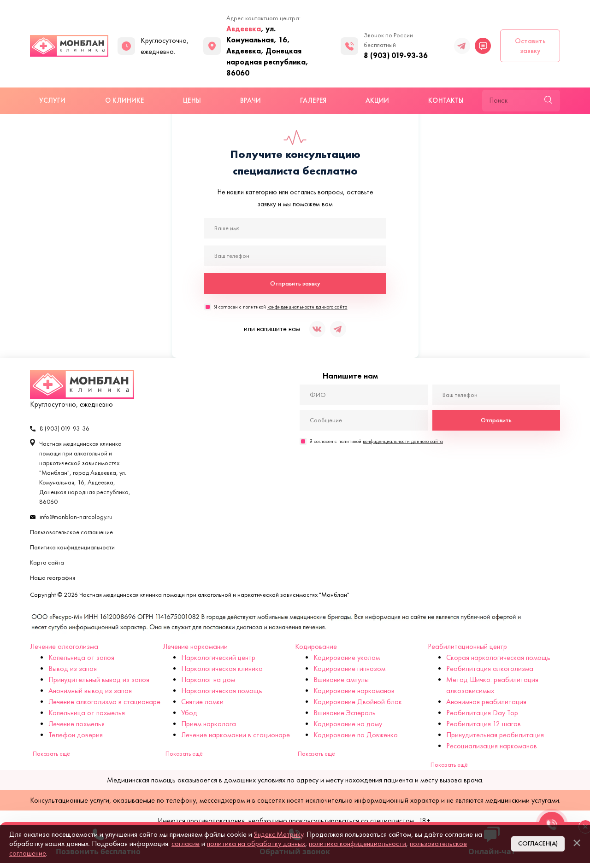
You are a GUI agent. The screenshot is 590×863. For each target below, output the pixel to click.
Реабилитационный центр (467, 646)
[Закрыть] (576, 842)
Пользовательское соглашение (71, 532)
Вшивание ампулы (341, 679)
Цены (192, 100)
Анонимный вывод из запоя (90, 690)
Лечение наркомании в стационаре (235, 734)
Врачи (250, 100)
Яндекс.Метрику (278, 834)
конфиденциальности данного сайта (307, 306)
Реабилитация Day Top (482, 712)
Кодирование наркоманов (354, 690)
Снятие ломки (202, 701)
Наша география (52, 578)
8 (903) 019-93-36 (396, 55)
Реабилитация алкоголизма (489, 668)
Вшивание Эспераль (344, 712)
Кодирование (316, 646)
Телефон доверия (75, 734)
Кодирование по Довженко (355, 734)
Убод (189, 712)
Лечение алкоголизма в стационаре (104, 701)
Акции (377, 100)
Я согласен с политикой (281, 306)
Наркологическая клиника (222, 668)
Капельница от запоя (81, 657)
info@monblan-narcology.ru (76, 517)
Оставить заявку (530, 45)
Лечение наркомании (195, 646)
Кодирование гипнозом (349, 668)
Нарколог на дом (208, 679)
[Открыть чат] (483, 46)
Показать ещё (51, 754)
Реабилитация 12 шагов (483, 723)
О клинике (124, 100)
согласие (185, 843)
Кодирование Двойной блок (357, 701)
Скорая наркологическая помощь (498, 657)
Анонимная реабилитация (486, 701)
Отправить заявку (295, 283)
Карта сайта (47, 562)
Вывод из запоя (72, 668)
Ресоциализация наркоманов (491, 745)
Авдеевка (243, 28)
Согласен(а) (538, 843)
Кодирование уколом (346, 657)
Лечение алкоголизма (64, 646)
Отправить (496, 420)
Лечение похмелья (76, 723)
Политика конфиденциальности (72, 547)
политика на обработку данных (256, 843)
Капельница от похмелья (86, 712)
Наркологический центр (218, 657)
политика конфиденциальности (357, 843)
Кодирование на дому (347, 723)
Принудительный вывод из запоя (98, 679)
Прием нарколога (208, 723)
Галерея (313, 100)
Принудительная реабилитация (495, 734)
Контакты (446, 100)
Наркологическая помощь (221, 690)
